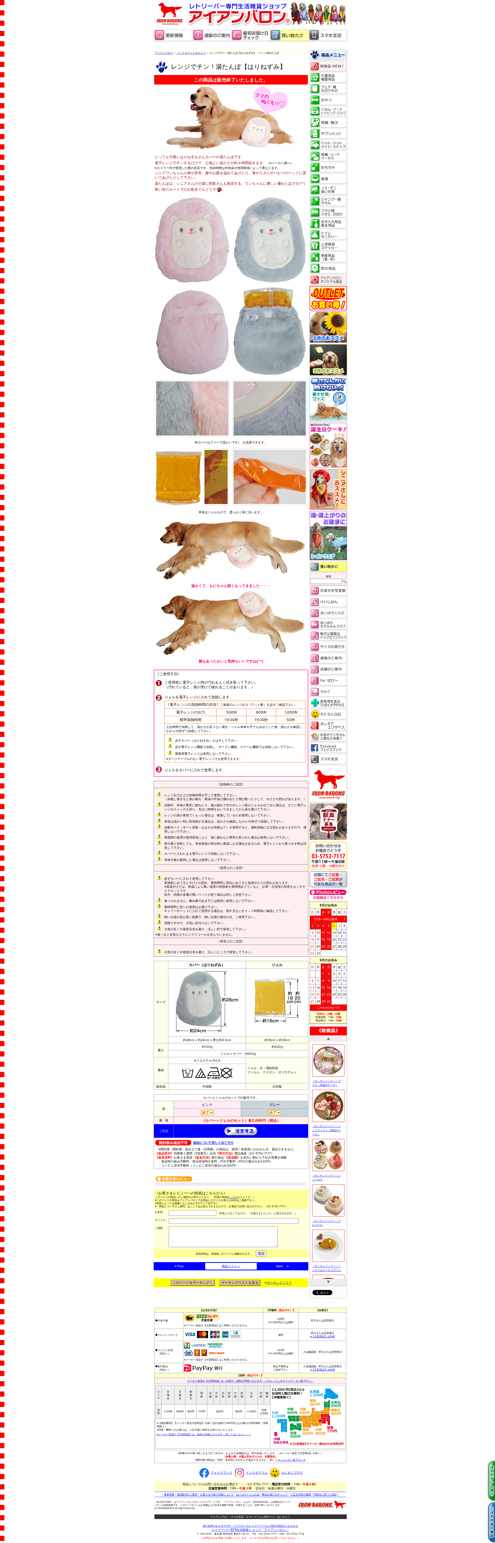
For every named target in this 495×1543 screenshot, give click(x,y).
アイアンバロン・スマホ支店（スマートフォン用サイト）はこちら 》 (250, 1514)
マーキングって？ (279, 1283)
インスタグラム (257, 1470)
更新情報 (169, 1492)
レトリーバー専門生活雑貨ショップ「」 (250, 1527)
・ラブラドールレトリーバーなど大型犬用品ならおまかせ (250, 1523)
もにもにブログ (292, 1470)
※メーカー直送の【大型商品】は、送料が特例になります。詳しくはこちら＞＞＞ (204, 1431)
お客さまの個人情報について (217, 1492)
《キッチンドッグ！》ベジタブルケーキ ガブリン (326, 1155)
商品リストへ (231, 1266)
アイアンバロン (164, 52)
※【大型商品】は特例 (322, 1334)
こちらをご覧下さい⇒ (293, 1457)
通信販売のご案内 (187, 1492)
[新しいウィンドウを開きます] (250, 40)
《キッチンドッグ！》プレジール (326, 1110)
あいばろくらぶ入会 (247, 1492)
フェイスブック (221, 1470)
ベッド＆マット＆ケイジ (190, 52)
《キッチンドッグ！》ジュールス (326, 1065)
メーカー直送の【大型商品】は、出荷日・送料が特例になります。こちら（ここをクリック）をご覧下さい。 (250, 1378)
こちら (233, 1196)
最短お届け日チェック (275, 1492)
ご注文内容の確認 (300, 1492)
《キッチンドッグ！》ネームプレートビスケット (326, 1250)
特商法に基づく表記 (325, 1492)
